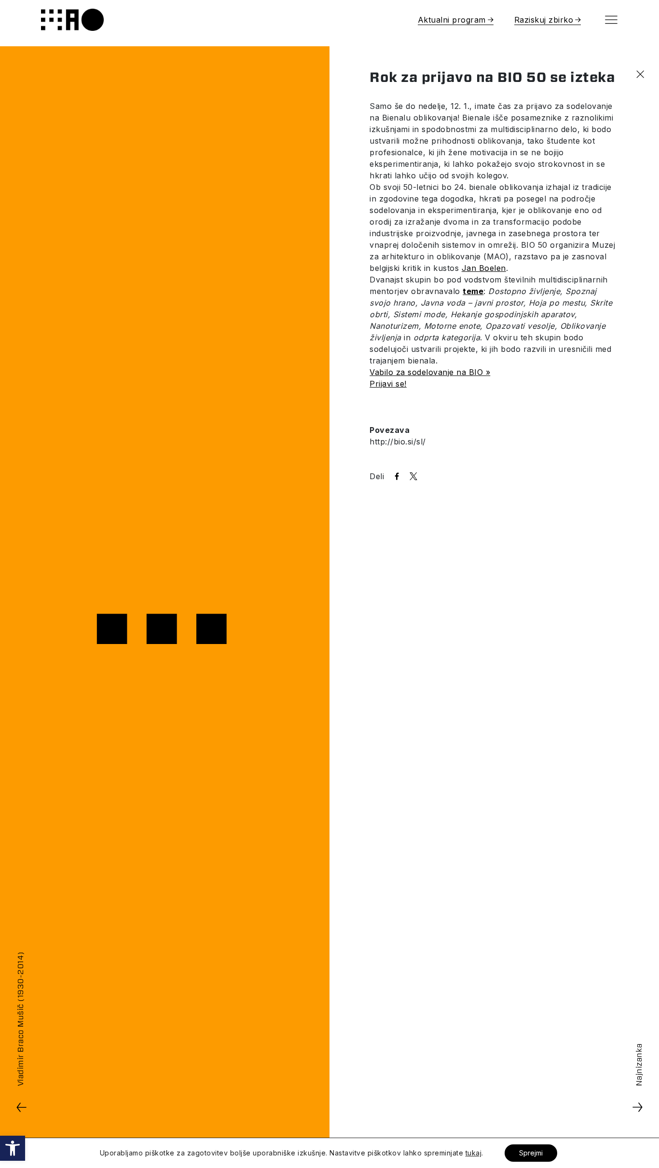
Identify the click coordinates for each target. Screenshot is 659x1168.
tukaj (474, 1153)
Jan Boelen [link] (484, 268)
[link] (12, 1148)
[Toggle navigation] (611, 19)
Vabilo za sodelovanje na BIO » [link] (430, 372)
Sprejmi (531, 1153)
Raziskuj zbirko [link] (544, 20)
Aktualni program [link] (452, 20)
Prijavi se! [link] (388, 384)
